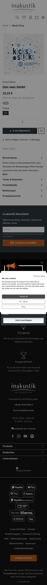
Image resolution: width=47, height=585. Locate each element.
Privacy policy (39, 276)
